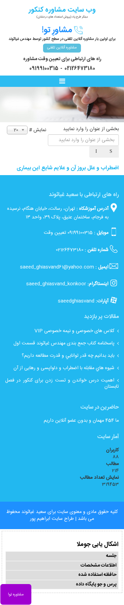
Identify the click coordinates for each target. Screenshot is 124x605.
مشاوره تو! (16, 595)
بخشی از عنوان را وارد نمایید (90, 129)
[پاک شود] (96, 152)
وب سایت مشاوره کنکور (62, 9)
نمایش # (37, 130)
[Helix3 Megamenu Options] (63, 81)
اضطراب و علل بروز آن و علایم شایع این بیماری (68, 168)
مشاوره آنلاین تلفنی (62, 48)
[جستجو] (111, 152)
